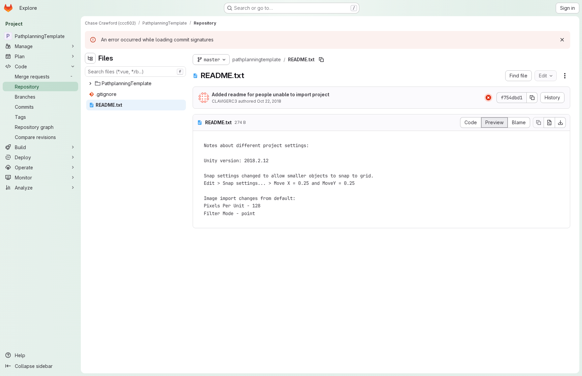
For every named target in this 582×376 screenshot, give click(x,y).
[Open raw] (549, 122)
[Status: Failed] (488, 98)
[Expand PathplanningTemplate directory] (90, 83)
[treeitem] (136, 83)
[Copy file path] (321, 59)
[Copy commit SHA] (532, 97)
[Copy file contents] (538, 122)
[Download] (560, 122)
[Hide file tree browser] (90, 58)
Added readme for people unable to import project (270, 94)
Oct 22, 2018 (269, 101)
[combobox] (135, 71)
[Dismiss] (562, 40)
